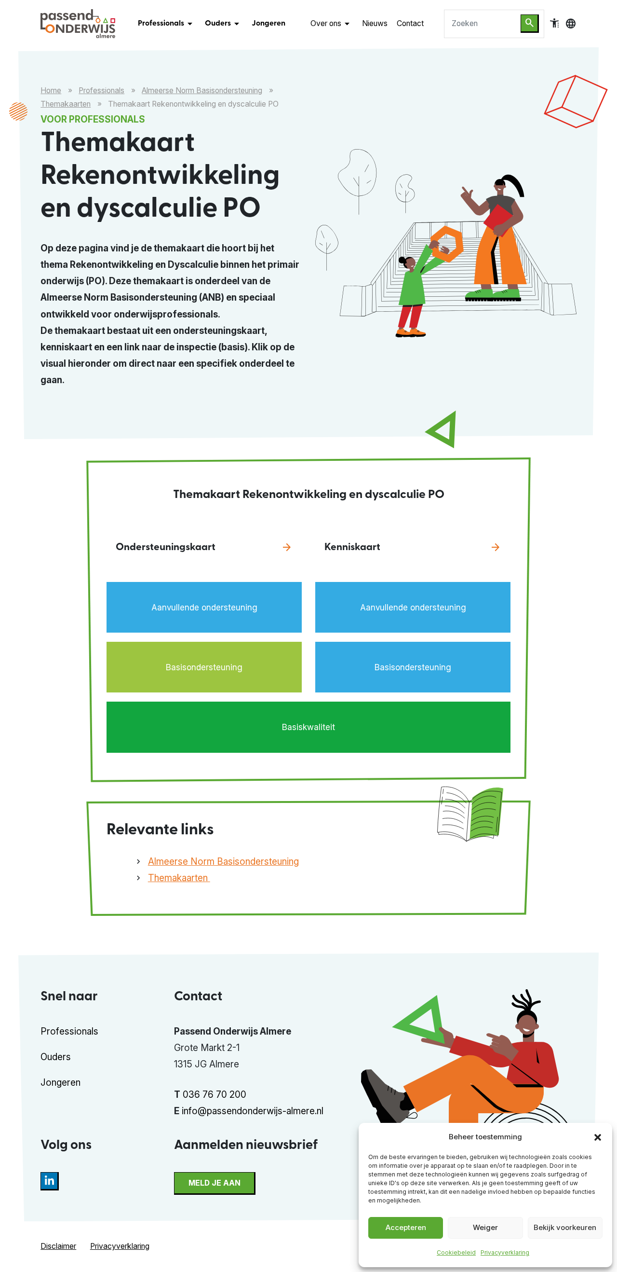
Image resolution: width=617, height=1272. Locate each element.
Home (50, 90)
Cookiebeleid (456, 1252)
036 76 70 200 (214, 1094)
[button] (598, 1136)
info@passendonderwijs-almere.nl (252, 1111)
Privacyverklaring (505, 1252)
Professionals (167, 23)
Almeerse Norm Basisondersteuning (202, 90)
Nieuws (375, 23)
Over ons (331, 23)
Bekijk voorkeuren (565, 1227)
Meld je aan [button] (214, 1183)
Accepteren (406, 1227)
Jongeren (268, 24)
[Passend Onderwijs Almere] (77, 23)
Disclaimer (58, 1246)
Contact (410, 23)
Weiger (485, 1227)
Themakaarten (65, 104)
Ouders (223, 23)
